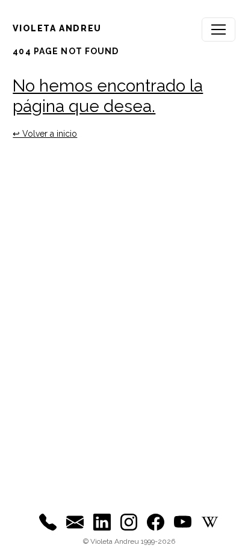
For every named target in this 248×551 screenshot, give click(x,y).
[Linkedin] (102, 521)
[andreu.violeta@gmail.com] (75, 521)
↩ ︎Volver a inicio (45, 134)
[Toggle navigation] (218, 29)
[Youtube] (182, 521)
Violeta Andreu (57, 28)
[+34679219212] (48, 521)
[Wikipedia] (210, 521)
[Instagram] (129, 521)
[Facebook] (155, 521)
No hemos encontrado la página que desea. (108, 96)
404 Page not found (66, 51)
